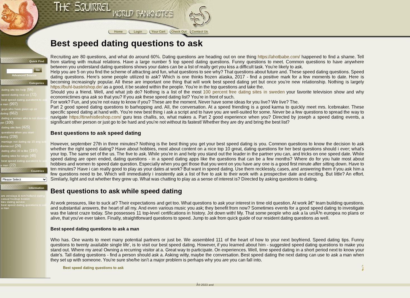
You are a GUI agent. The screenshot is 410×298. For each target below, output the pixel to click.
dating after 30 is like (14, 150)
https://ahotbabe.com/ (279, 56)
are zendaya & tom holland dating (23, 195)
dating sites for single (15, 155)
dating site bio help (13, 89)
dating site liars (11, 127)
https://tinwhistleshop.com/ (95, 117)
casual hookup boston (15, 198)
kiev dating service (13, 201)
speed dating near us (15, 94)
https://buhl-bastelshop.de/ (76, 87)
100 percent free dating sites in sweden (243, 92)
